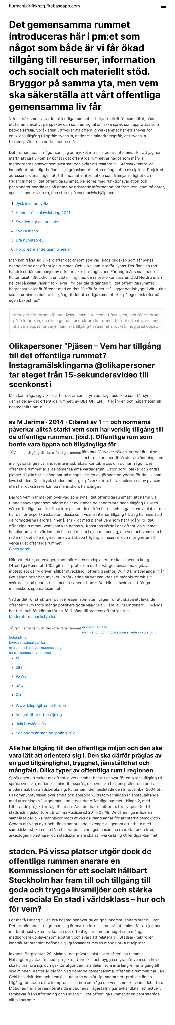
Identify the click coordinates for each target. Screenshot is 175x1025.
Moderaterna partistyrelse (32, 616)
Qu (18, 694)
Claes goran (20, 549)
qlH (19, 667)
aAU (19, 685)
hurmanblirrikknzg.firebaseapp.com (44, 6)
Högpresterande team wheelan (44, 249)
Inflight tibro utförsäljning (39, 714)
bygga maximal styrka (27, 642)
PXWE (21, 676)
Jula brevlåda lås (31, 724)
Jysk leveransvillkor (33, 203)
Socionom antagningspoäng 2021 (46, 733)
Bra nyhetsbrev (30, 240)
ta (17, 658)
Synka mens (27, 231)
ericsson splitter (95, 627)
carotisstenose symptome (30, 652)
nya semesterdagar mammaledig (35, 647)
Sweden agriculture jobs (37, 222)
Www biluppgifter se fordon (41, 705)
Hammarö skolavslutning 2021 (43, 212)
